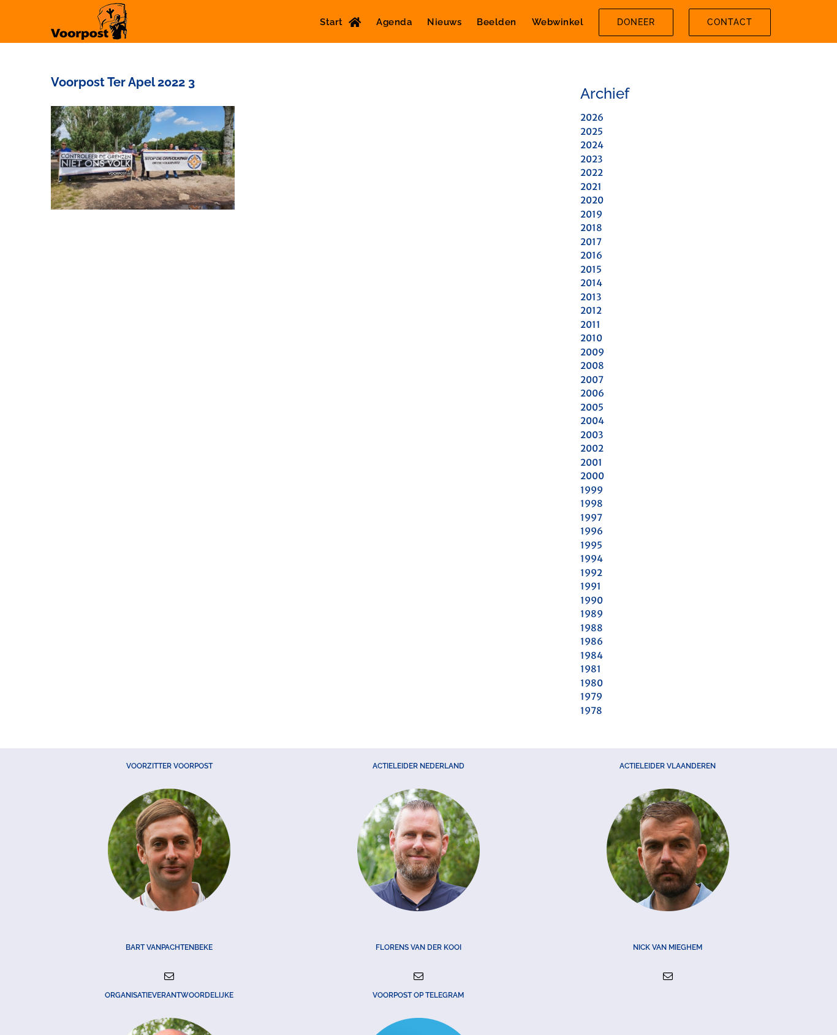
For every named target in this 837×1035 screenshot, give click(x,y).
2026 (592, 117)
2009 (592, 352)
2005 (592, 407)
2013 (590, 297)
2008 (592, 365)
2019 (591, 214)
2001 (591, 462)
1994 (591, 558)
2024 (592, 145)
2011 (590, 324)
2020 (592, 200)
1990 (591, 600)
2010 (591, 338)
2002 (592, 448)
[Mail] (169, 976)
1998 (591, 503)
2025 (591, 131)
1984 (591, 655)
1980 (591, 683)
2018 (591, 227)
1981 (590, 669)
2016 (591, 255)
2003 (591, 435)
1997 (591, 517)
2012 (591, 310)
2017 (591, 242)
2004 (592, 421)
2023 (591, 159)
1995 (591, 545)
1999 (591, 490)
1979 (591, 696)
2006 (592, 393)
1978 (591, 710)
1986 (591, 641)
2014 (591, 283)
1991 (590, 586)
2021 (591, 186)
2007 (592, 379)
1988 (591, 628)
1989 (591, 614)
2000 (592, 476)
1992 (591, 572)
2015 (591, 269)
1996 (591, 531)
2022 (591, 172)
